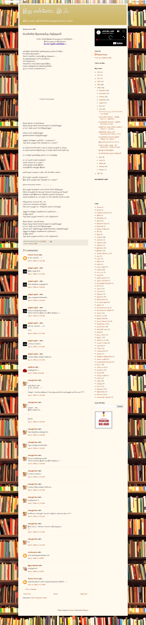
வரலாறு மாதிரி (101, 375)
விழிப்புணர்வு (101, 392)
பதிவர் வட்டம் (101, 340)
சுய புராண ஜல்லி (102, 302)
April (101, 160)
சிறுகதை (100, 297)
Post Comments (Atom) (39, 598)
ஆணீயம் (100, 245)
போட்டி (99, 364)
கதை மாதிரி (101, 267)
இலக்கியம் (100, 248)
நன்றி (98, 332)
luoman (71, 610)
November (102, 93)
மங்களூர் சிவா (33, 380)
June (100, 109)
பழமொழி (100, 345)
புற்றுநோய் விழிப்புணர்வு (104, 356)
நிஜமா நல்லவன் (33, 565)
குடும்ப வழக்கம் (102, 278)
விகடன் (99, 386)
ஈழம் (98, 256)
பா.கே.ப (99, 348)
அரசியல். (100, 240)
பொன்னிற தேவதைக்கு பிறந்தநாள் (110, 153)
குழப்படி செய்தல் (102, 280)
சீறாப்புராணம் (101, 299)
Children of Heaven (103, 213)
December (102, 90)
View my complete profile (103, 58)
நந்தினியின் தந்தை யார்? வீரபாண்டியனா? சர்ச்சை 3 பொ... (110, 133)
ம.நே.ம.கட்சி (101, 367)
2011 (99, 78)
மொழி (99, 373)
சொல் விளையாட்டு (103, 308)
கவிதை (99, 270)
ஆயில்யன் (31, 367)
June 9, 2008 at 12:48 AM (36, 287)
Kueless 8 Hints (102, 229)
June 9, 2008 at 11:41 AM (36, 477)
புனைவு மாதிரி (33, 244)
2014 (99, 72)
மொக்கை (100, 370)
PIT (98, 231)
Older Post (83, 594)
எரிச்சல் (99, 261)
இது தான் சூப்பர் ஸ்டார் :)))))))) (109, 142)
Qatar (98, 234)
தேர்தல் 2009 (101, 318)
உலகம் (99, 259)
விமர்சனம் (100, 389)
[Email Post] (50, 241)
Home (56, 594)
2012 (99, 75)
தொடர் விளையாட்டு (103, 321)
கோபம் (99, 286)
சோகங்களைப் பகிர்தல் (104, 310)
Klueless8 (100, 226)
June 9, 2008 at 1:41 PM (36, 571)
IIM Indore (100, 218)
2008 (99, 88)
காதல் (99, 275)
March (101, 163)
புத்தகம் (99, 354)
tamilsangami (32, 552)
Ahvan (99, 207)
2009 (99, 84)
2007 (99, 173)
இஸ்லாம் (99, 251)
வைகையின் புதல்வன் (104, 397)
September (102, 100)
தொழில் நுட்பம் (102, 324)
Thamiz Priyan (33, 255)
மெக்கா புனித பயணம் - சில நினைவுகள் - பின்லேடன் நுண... (110, 146)
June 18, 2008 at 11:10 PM (36, 585)
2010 (99, 81)
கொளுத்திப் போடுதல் (104, 283)
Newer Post (27, 594)
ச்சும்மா (99, 313)
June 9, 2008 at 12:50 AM (36, 316)
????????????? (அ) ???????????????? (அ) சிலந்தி (110, 113)
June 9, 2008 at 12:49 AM (36, 300)
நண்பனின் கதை (102, 329)
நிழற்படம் (100, 337)
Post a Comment (31, 589)
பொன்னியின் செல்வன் (104, 362)
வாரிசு (99, 381)
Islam (98, 221)
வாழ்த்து (99, 383)
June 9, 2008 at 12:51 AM (36, 333)
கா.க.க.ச (100, 272)
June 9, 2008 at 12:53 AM (36, 360)
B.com (99, 210)
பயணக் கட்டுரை (102, 343)
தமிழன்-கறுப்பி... (33, 268)
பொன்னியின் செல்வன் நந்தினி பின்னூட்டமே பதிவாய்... (109, 138)
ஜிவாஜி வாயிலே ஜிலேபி (106, 150)
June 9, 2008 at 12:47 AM (36, 274)
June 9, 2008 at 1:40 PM (36, 558)
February (102, 166)
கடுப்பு (99, 264)
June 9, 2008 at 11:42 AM (36, 503)
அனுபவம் (100, 242)
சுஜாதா (99, 305)
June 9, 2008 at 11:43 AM (36, 532)
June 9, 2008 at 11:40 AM (36, 395)
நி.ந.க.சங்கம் (101, 335)
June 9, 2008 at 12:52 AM (36, 346)
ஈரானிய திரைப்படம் (103, 253)
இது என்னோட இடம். (46, 10)
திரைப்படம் (100, 316)
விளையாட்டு (101, 394)
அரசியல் (99, 237)
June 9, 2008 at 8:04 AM (36, 373)
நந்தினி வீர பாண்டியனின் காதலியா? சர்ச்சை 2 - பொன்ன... (110, 128)
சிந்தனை (100, 294)
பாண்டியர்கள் (101, 351)
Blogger (85, 610)
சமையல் (99, 291)
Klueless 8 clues (102, 223)
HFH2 (99, 215)
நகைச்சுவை (101, 326)
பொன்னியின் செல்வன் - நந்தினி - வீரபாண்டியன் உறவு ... (110, 123)
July (100, 106)
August (101, 103)
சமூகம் (99, 288)
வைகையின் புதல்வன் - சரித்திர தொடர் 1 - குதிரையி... (109, 118)
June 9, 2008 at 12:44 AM (36, 261)
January (101, 169)
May (100, 157)
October (102, 97)
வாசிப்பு (99, 378)
